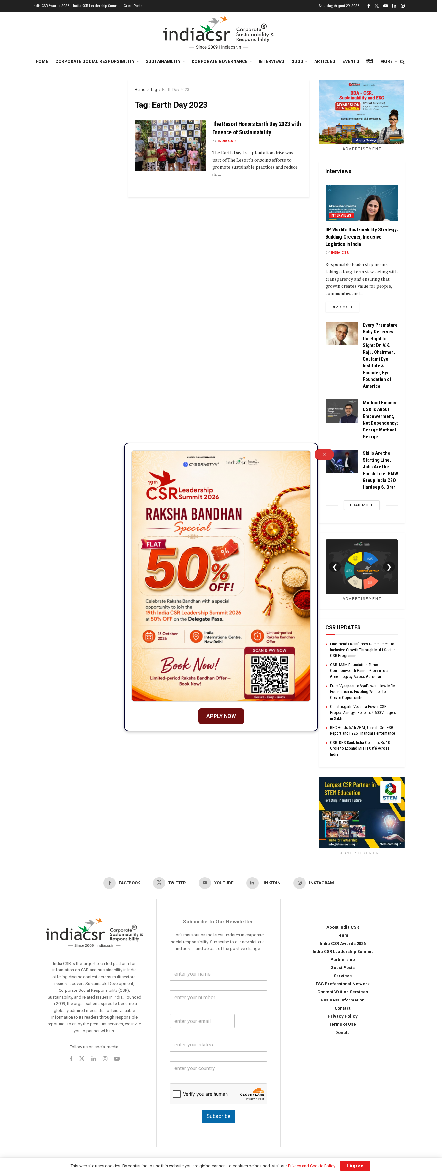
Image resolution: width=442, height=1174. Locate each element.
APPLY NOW (221, 716)
